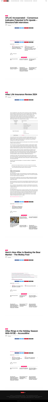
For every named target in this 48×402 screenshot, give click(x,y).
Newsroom (9, 25)
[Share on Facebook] (17, 27)
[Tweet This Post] (21, 27)
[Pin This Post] (26, 27)
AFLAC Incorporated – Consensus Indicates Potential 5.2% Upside (19, 40)
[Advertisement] (24, 9)
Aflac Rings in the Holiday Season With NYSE (16, 351)
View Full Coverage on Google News (17, 279)
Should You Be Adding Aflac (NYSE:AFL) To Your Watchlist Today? (21, 274)
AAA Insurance (17, 283)
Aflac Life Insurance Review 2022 (14, 196)
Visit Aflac (23, 135)
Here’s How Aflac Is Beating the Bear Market (18, 273)
